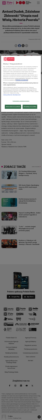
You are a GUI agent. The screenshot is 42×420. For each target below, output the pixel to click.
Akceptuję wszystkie (30, 106)
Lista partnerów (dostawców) (12, 95)
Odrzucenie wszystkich (13, 106)
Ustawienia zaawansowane (21, 101)
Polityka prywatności (22, 80)
